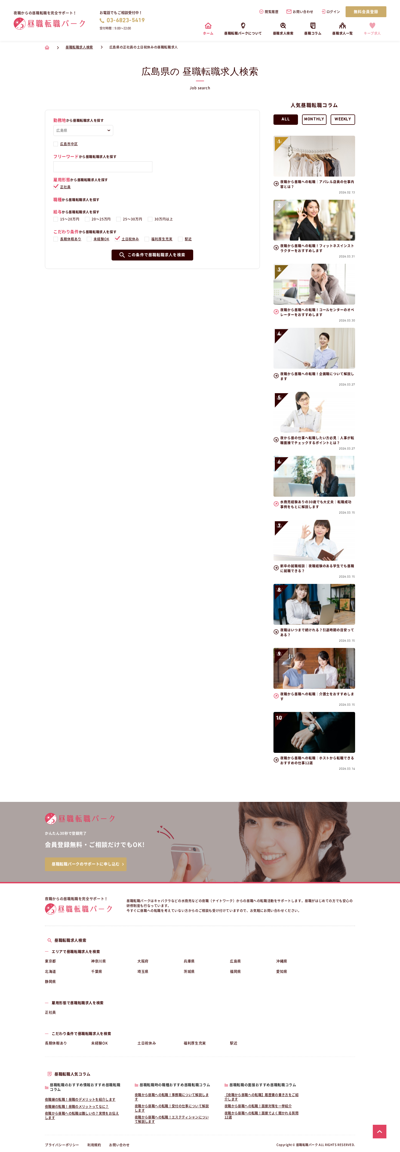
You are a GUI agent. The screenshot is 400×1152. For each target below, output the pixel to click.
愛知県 (281, 971)
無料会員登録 (366, 12)
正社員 (65, 187)
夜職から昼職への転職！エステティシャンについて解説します (172, 1119)
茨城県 (189, 971)
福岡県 (235, 971)
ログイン (333, 11)
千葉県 (96, 971)
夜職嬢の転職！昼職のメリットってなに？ (77, 1106)
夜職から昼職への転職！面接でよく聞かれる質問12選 (261, 1115)
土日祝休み (130, 239)
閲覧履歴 (271, 11)
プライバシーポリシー (62, 1145)
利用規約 (94, 1145)
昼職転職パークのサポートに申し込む (86, 864)
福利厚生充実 (162, 239)
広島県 (235, 961)
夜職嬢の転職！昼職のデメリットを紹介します (80, 1099)
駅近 (188, 239)
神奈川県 (98, 961)
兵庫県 (189, 961)
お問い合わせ (303, 11)
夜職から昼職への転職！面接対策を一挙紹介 (258, 1106)
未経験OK (101, 239)
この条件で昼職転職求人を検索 (156, 255)
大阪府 (143, 961)
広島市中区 (69, 143)
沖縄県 (281, 961)
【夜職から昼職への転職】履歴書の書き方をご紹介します (261, 1097)
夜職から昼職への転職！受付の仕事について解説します (172, 1108)
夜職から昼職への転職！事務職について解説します (172, 1097)
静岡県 (50, 981)
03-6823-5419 (126, 20)
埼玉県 (143, 971)
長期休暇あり (70, 239)
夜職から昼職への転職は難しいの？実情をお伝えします (82, 1115)
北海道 (50, 971)
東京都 (50, 961)
